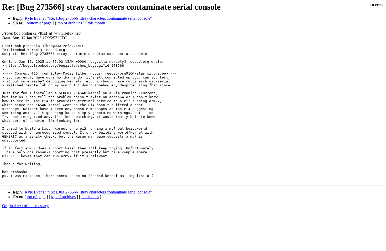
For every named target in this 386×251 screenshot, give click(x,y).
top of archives (70, 23)
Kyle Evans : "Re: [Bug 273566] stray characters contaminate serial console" (88, 18)
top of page (36, 197)
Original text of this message (25, 205)
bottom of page (39, 23)
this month (96, 23)
